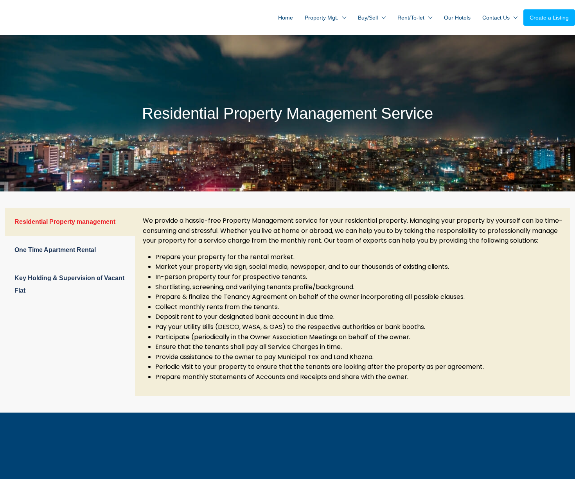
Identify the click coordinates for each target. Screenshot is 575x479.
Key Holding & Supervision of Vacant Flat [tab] (69, 284)
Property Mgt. (321, 17)
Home (285, 17)
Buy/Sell (368, 17)
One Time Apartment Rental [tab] (55, 250)
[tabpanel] (352, 302)
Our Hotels (457, 17)
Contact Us (496, 17)
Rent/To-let (410, 17)
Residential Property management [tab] (64, 221)
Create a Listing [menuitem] (549, 17)
